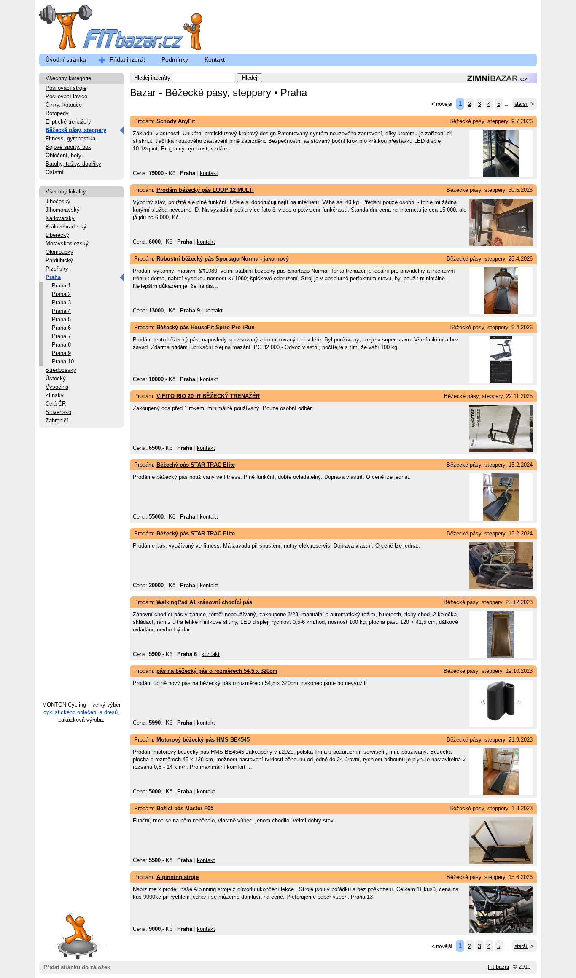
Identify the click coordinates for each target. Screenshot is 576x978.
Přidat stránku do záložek (76, 967)
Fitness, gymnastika (70, 138)
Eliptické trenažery (68, 121)
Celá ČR (56, 403)
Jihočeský (58, 201)
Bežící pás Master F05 (184, 808)
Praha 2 (61, 294)
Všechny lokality (66, 191)
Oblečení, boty (63, 155)
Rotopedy (57, 113)
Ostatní (55, 172)
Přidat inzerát (127, 59)
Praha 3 (61, 302)
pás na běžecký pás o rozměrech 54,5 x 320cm (216, 671)
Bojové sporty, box (68, 147)
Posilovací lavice (66, 96)
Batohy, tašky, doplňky (73, 164)
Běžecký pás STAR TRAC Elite (195, 465)
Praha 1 (61, 285)
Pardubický (59, 260)
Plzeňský (57, 269)
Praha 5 (61, 319)
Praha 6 (61, 328)
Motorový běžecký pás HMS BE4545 (203, 739)
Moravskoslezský (67, 243)
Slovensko (58, 412)
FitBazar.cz (113, 29)
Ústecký (56, 378)
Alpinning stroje (177, 877)
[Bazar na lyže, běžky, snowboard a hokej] (497, 81)
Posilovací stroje (66, 88)
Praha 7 (61, 336)
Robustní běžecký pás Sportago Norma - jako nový (222, 258)
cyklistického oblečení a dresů (80, 712)
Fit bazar (498, 967)
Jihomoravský (63, 210)
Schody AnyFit (175, 121)
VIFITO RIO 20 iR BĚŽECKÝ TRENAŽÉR (208, 396)
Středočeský (61, 370)
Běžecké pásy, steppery (76, 130)
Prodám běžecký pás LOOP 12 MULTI (205, 190)
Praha (53, 277)
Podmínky (174, 59)
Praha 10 (63, 361)
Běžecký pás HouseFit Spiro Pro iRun (205, 327)
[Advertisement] (81, 568)
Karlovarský (60, 218)
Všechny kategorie (68, 78)
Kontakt (215, 59)
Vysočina (57, 387)
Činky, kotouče (64, 105)
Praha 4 (61, 311)
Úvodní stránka (66, 59)
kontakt (209, 173)
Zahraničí (57, 420)
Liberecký (57, 235)
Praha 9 (61, 353)
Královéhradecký (66, 226)
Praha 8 (61, 344)
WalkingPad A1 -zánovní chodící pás (204, 602)
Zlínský (55, 395)
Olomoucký (59, 252)
